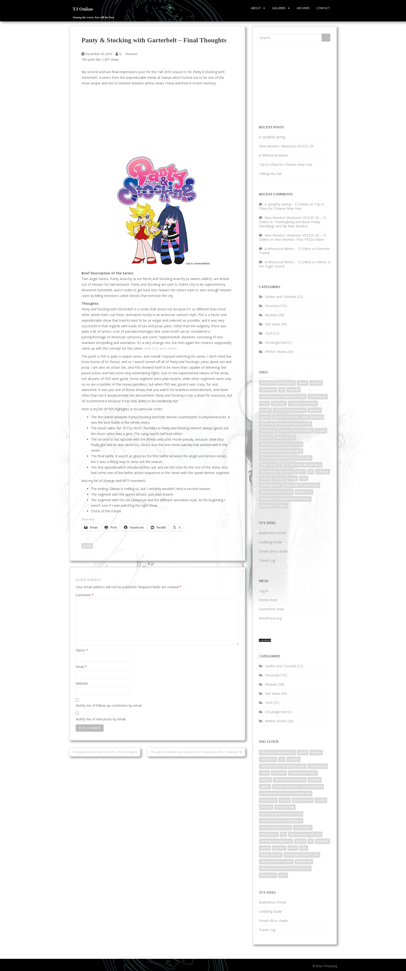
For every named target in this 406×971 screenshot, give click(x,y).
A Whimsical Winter (273, 155)
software (322, 472)
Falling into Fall (270, 173)
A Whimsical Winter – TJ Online (288, 248)
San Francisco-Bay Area (276, 472)
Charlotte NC (317, 397)
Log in (263, 590)
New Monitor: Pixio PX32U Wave (299, 239)
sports (265, 478)
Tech (269, 333)
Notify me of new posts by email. (101, 719)
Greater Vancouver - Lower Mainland (298, 417)
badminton (268, 390)
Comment (85, 595)
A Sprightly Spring (272, 137)
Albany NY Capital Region (277, 383)
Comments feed (271, 609)
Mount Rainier (302, 431)
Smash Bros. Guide (273, 551)
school (300, 472)
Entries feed (268, 600)
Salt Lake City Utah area (305, 465)
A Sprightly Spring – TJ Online (286, 204)
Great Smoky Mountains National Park (286, 424)
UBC (304, 478)
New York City (285, 437)
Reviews (132, 54)
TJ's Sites (279, 478)
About (256, 8)
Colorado (278, 403)
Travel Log (267, 560)
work (283, 506)
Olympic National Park (275, 458)
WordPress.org (270, 618)
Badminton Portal (272, 533)
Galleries (278, 8)
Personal (271, 306)
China (264, 403)
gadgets (314, 410)
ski (310, 472)
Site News (272, 324)
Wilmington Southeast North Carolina (285, 499)
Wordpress (268, 506)
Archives (303, 8)
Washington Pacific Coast (302, 485)
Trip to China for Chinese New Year (285, 164)
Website (82, 683)
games (265, 417)
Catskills (293, 390)
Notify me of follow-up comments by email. (109, 705)
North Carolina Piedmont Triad (281, 444)
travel (293, 478)
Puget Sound (269, 465)
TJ (120, 54)
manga (284, 431)
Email (81, 666)
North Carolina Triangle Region (281, 451)
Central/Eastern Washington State (283, 397)
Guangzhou (268, 431)
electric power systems (289, 410)
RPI (283, 465)
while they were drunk (160, 348)
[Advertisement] (121, 121)
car (282, 390)
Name (82, 650)
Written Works (276, 351)
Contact (323, 8)
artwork (316, 383)
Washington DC (271, 485)
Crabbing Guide (270, 542)
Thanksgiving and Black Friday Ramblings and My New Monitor (289, 224)
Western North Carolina (276, 492)
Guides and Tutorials (280, 296)
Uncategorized (276, 342)
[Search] (326, 38)
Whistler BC (304, 492)
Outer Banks (302, 458)
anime (87, 546)
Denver (265, 410)
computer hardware (302, 403)
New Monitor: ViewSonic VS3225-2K (286, 146)
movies (321, 431)
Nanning (266, 437)
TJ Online (83, 9)
